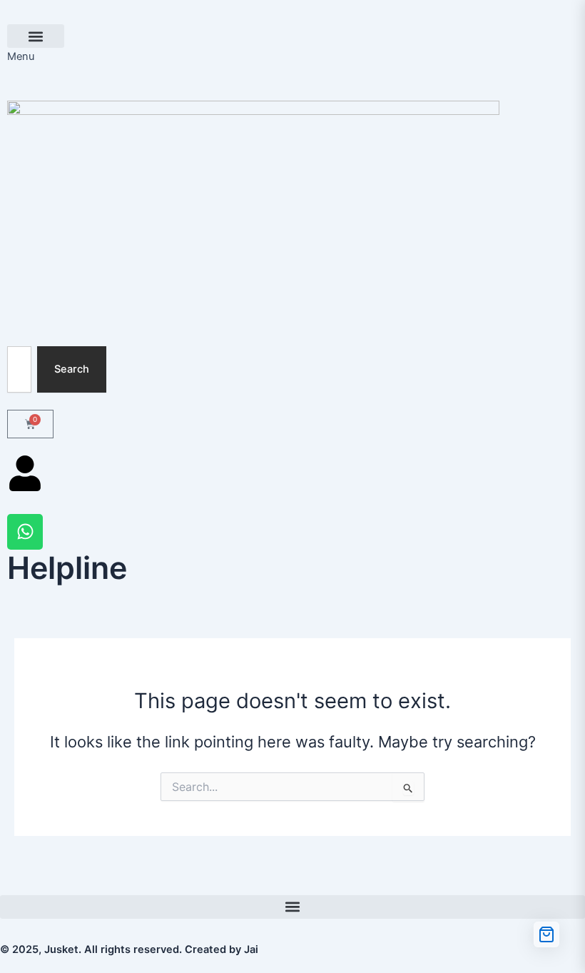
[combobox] (19, 369)
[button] (35, 36)
